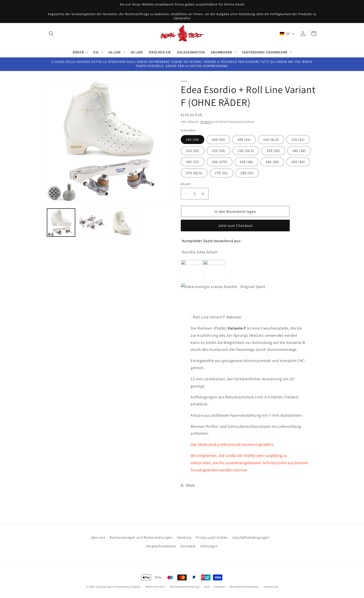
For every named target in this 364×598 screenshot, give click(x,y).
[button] (51, 33)
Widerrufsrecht (155, 586)
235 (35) (273, 150)
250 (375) (219, 162)
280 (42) (247, 173)
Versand (206, 121)
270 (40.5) (194, 173)
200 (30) (218, 139)
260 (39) (272, 162)
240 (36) (299, 150)
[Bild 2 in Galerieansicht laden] (91, 223)
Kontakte (188, 546)
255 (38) (246, 162)
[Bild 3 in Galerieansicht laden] (122, 223)
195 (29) (192, 139)
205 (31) (244, 139)
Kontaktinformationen (244, 586)
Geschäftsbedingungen (251, 537)
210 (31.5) (271, 139)
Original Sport (105, 586)
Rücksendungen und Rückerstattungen (141, 537)
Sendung (184, 537)
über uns (98, 537)
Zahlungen (209, 546)
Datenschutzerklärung (184, 586)
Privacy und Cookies (212, 537)
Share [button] (190, 485)
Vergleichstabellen (161, 546)
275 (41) (221, 173)
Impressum (271, 586)
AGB (206, 586)
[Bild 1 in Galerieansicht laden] (61, 223)
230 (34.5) (246, 150)
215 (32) (298, 139)
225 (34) (218, 150)
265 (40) (298, 162)
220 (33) (192, 150)
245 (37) (192, 162)
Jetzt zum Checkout (235, 225)
